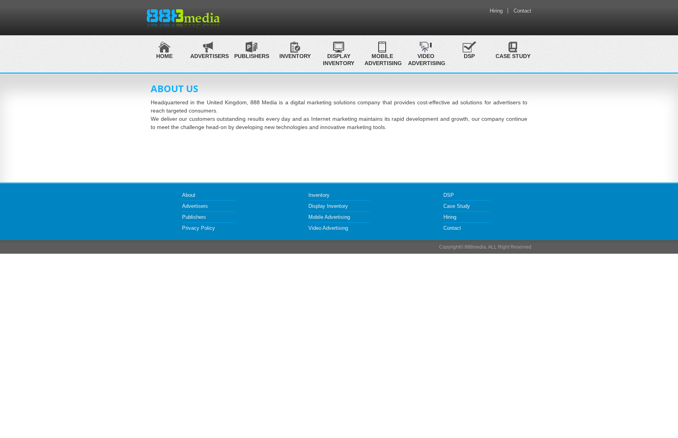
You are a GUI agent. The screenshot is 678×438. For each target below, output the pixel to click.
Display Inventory (338, 59)
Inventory (319, 195)
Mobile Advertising (382, 59)
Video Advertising (425, 59)
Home (164, 56)
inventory (295, 56)
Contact (522, 11)
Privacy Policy (198, 228)
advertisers (208, 56)
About (188, 195)
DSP (469, 56)
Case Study (513, 56)
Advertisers (195, 206)
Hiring (496, 11)
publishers (251, 56)
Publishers (194, 217)
